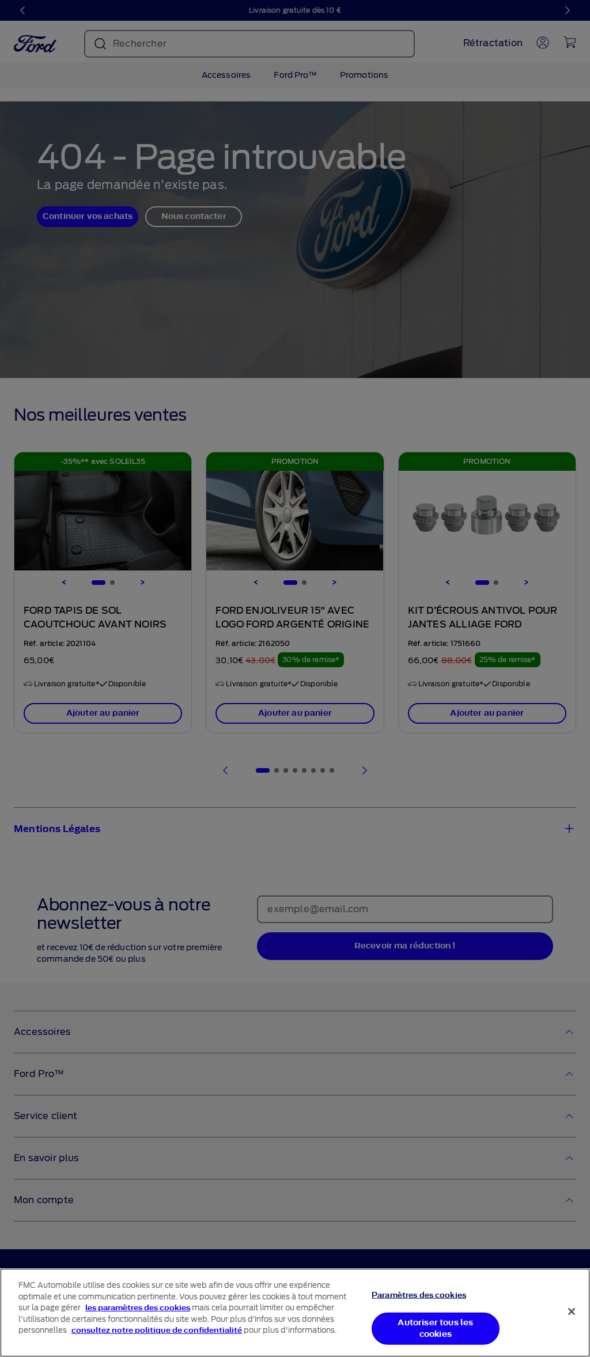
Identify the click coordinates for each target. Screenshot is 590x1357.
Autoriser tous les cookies (435, 1328)
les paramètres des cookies (137, 1307)
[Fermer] (571, 1311)
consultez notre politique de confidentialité (156, 1330)
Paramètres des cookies (419, 1295)
